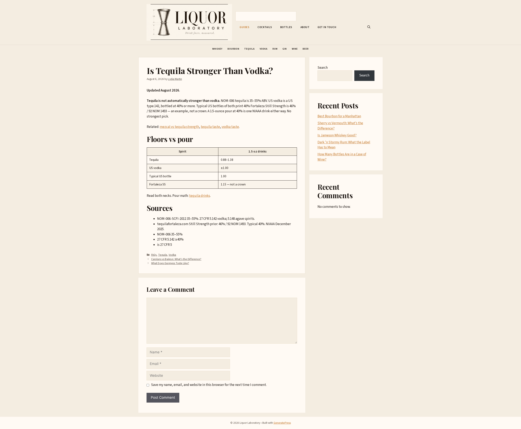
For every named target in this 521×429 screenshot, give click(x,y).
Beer (306, 49)
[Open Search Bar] (368, 27)
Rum (275, 49)
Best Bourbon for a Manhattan (339, 116)
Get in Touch (326, 27)
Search (322, 67)
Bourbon (233, 49)
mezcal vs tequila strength (179, 126)
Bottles (286, 27)
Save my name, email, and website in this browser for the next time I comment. (209, 384)
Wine (295, 49)
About (305, 27)
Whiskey (217, 49)
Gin (284, 49)
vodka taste (230, 126)
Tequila (249, 49)
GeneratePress (282, 423)
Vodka (264, 49)
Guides (244, 27)
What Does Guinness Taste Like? (170, 263)
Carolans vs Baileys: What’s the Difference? (176, 259)
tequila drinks (199, 195)
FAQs (154, 255)
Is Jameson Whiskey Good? (337, 135)
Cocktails (264, 27)
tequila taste (210, 126)
